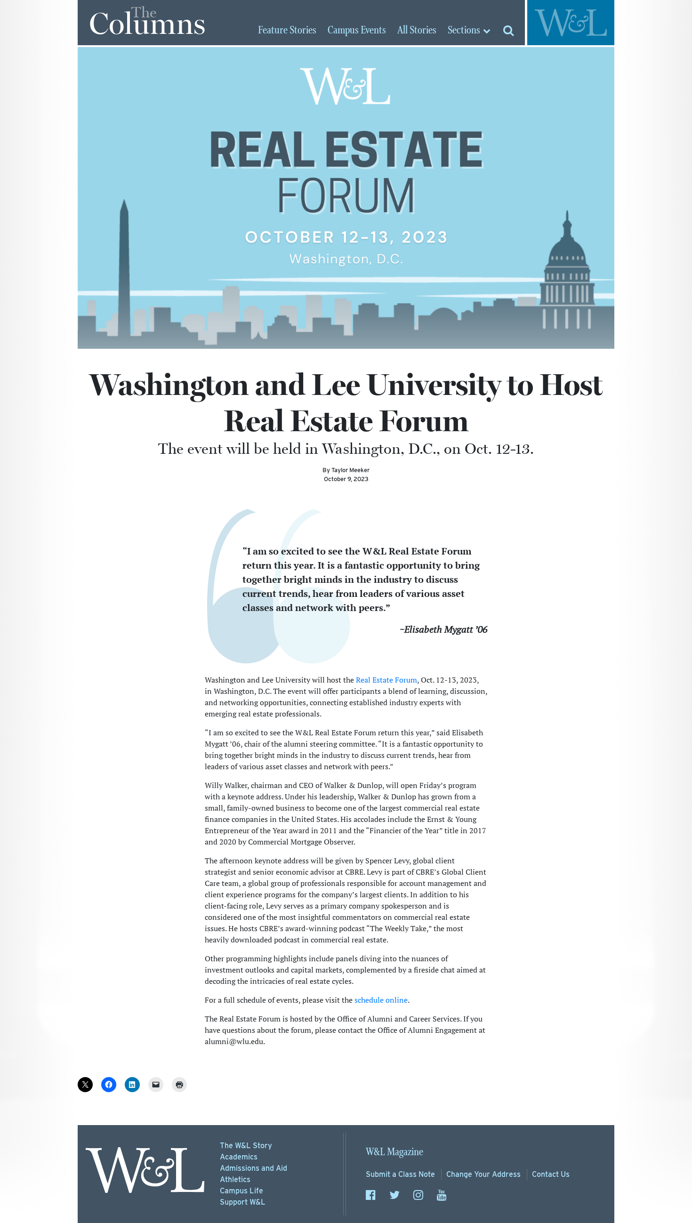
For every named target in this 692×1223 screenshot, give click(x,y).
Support (243, 1202)
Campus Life (241, 1190)
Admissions (253, 1168)
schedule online (381, 1000)
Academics (238, 1156)
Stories (287, 30)
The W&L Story (246, 1145)
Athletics (235, 1179)
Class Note (400, 1174)
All (416, 30)
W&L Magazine (394, 1152)
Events (357, 30)
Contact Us (551, 1174)
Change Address (483, 1174)
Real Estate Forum (386, 680)
